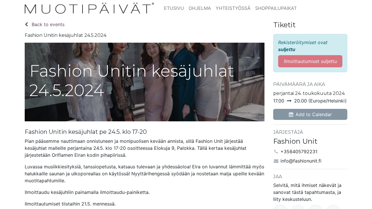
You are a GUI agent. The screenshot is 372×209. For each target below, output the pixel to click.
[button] (310, 114)
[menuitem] (174, 8)
